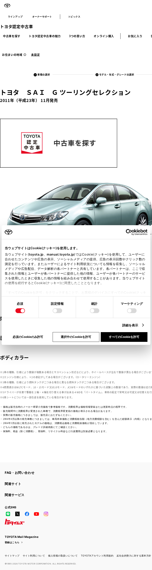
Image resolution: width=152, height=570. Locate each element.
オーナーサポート (42, 16)
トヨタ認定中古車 (16, 26)
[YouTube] (36, 514)
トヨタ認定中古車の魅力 (45, 36)
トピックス (74, 16)
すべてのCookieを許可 (124, 336)
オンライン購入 (104, 36)
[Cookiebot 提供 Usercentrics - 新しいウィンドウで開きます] (130, 232)
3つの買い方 (77, 36)
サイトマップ (12, 555)
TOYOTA (7, 6)
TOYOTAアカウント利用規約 (97, 555)
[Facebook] (27, 514)
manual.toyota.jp (60, 254)
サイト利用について (34, 555)
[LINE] (8, 514)
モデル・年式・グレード (116, 74)
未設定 (35, 55)
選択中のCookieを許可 (76, 336)
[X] (17, 514)
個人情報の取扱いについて (63, 555)
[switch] (57, 310)
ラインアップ (15, 16)
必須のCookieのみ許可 (28, 336)
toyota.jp (36, 254)
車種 (43, 74)
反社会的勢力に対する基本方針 (134, 555)
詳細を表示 (130, 325)
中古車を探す (11, 36)
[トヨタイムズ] (15, 522)
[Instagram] (46, 514)
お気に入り (135, 36)
